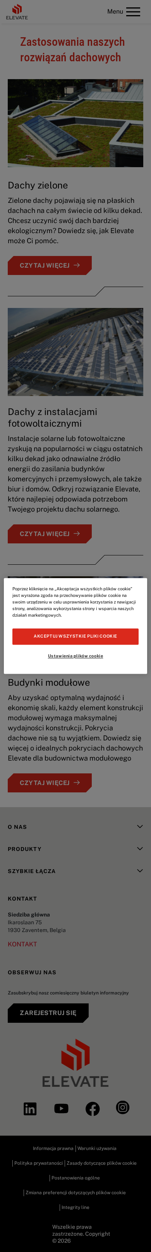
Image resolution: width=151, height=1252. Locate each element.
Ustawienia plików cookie (75, 656)
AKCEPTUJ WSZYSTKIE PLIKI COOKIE (75, 636)
